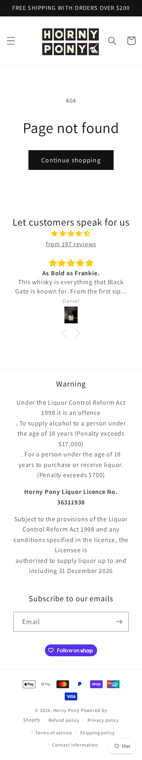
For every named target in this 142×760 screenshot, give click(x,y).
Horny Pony (67, 710)
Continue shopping (71, 160)
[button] (10, 40)
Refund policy (64, 720)
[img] (71, 233)
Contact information (75, 745)
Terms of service (53, 732)
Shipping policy (97, 732)
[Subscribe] (119, 622)
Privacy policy (103, 720)
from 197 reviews (71, 244)
